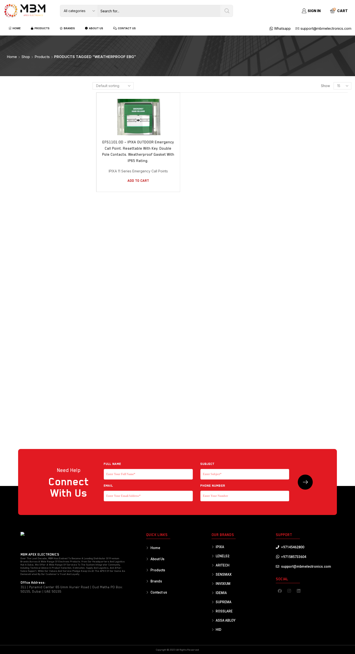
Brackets (277, 191)
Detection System (284, 217)
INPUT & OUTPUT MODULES (293, 232)
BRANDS (69, 28)
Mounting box (281, 364)
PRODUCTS (42, 28)
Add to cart (138, 181)
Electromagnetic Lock (288, 314)
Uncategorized (282, 422)
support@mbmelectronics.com (306, 566)
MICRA (279, 248)
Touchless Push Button (288, 414)
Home (12, 56)
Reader (276, 389)
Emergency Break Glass (289, 322)
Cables (275, 200)
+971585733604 (293, 557)
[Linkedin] (299, 591)
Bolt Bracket (280, 175)
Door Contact (281, 271)
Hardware (278, 339)
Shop (25, 56)
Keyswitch (278, 347)
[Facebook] (280, 591)
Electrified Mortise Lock (289, 305)
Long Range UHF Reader (289, 356)
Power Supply (281, 373)
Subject (207, 464)
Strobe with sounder (287, 405)
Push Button (279, 381)
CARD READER (281, 208)
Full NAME (112, 464)
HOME (17, 28)
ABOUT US (96, 28)
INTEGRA (281, 240)
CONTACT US (127, 28)
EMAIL (108, 485)
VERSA (279, 263)
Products (42, 56)
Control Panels (284, 225)
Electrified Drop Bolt (287, 297)
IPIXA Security (287, 141)
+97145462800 (292, 547)
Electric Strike (281, 288)
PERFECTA (282, 255)
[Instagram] (289, 591)
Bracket (279, 183)
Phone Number (212, 485)
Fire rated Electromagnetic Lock (296, 330)
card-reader (282, 397)
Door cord (278, 280)
